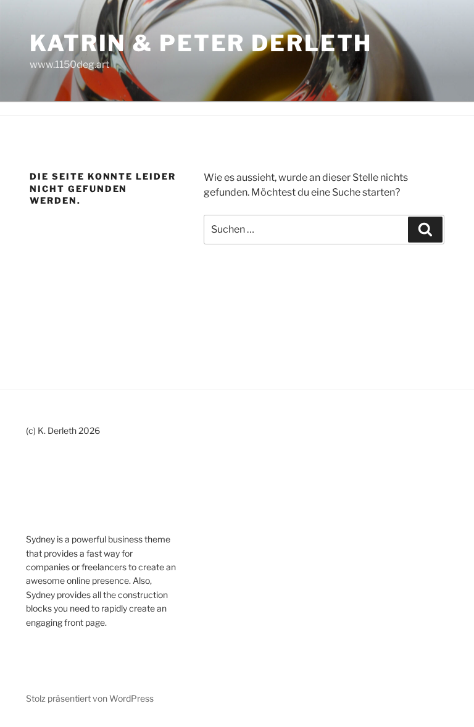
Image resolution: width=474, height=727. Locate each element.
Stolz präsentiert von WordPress (90, 698)
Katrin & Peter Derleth (201, 43)
